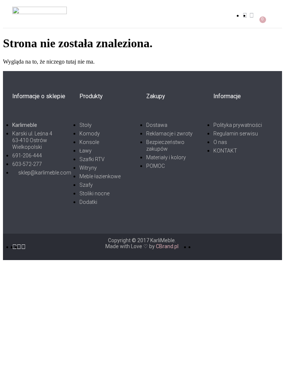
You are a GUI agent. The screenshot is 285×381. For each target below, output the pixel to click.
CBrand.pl (167, 246)
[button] (154, 15)
